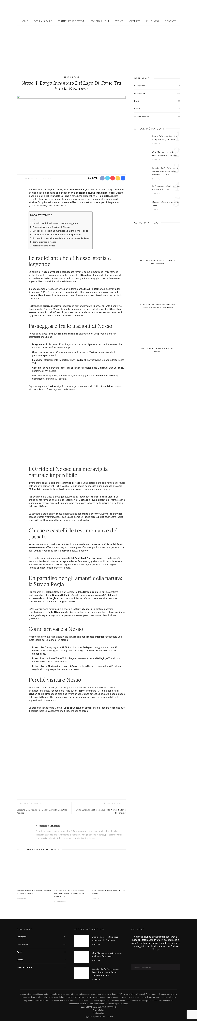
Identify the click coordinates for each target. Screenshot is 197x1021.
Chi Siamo (152, 21)
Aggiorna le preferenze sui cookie (98, 1016)
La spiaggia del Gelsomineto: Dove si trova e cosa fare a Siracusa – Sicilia (165, 171)
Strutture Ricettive (71, 21)
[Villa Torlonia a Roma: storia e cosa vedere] (108, 871)
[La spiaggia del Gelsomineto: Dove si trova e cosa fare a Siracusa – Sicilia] (141, 172)
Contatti (171, 21)
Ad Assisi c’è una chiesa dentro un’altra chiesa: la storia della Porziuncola (69, 893)
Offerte (134, 21)
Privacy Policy (98, 1010)
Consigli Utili (99, 21)
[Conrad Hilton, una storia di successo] (141, 204)
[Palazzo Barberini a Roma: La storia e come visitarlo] (34, 871)
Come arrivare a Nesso (44, 242)
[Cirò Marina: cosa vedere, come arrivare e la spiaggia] (141, 156)
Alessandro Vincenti (32, 178)
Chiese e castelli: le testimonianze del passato (56, 234)
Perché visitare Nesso (43, 245)
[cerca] (188, 8)
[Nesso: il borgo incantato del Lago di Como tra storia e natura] (71, 132)
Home (24, 21)
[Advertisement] (98, 47)
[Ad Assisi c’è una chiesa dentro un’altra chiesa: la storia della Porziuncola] (71, 871)
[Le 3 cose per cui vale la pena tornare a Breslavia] (141, 189)
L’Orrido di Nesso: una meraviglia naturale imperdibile (60, 231)
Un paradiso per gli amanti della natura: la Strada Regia (61, 238)
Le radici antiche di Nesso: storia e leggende (55, 223)
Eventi (119, 21)
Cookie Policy (98, 1013)
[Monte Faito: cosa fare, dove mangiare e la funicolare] (141, 140)
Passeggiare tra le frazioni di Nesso (51, 227)
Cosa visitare (43, 21)
